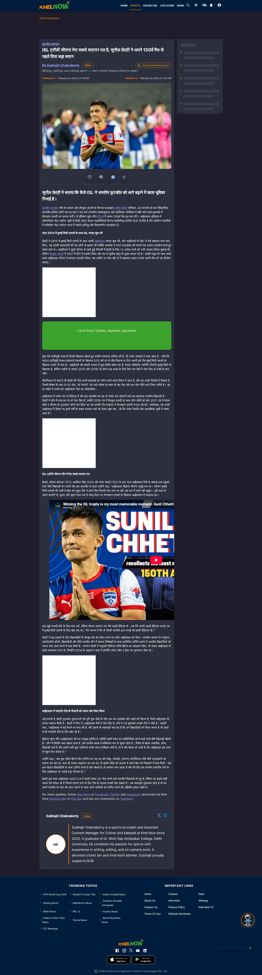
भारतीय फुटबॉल (50, 208)
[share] (124, 177)
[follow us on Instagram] (124, 950)
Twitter (114, 794)
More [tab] (180, 5)
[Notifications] (211, 5)
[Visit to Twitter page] (159, 815)
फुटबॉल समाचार (50, 44)
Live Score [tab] (167, 5)
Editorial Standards (179, 913)
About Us (149, 900)
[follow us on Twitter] (131, 950)
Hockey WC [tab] (150, 5)
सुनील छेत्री (121, 208)
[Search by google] (188, 5)
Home (147, 893)
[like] (89, 177)
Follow (88, 65)
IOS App (76, 798)
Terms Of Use (152, 913)
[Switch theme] (196, 5)
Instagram (133, 794)
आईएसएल (100, 241)
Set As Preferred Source (155, 65)
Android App (57, 798)
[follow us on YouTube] (138, 950)
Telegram (126, 798)
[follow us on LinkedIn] (145, 950)
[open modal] (247, 919)
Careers (173, 893)
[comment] (101, 177)
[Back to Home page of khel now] (54, 5)
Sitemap (203, 900)
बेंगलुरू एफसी (56, 254)
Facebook (101, 794)
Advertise (174, 900)
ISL (101, 216)
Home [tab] (124, 5)
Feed (201, 893)
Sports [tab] (135, 5)
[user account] (219, 5)
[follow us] (112, 177)
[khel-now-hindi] (204, 5)
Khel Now (83, 794)
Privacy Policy (176, 907)
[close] (250, 947)
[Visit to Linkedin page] (165, 816)
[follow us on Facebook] (117, 950)
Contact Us (151, 907)
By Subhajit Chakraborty (60, 65)
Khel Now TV (206, 907)
